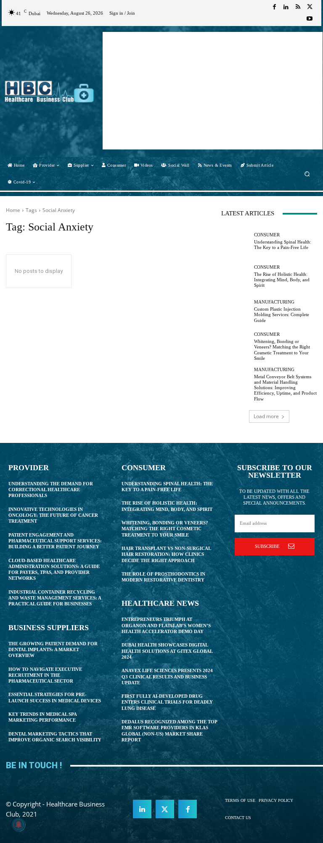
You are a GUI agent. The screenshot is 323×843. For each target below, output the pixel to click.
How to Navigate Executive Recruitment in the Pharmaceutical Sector (45, 675)
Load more (266, 416)
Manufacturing (274, 302)
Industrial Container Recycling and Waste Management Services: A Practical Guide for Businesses (54, 598)
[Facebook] (274, 7)
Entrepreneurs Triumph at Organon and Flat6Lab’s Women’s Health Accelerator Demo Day (166, 625)
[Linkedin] (286, 7)
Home (13, 210)
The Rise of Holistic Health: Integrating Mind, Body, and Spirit (282, 280)
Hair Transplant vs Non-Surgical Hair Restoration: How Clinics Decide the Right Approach (166, 554)
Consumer (267, 235)
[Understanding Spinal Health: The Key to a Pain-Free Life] (235, 241)
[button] (307, 173)
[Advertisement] (213, 90)
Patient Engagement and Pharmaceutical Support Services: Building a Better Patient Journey (55, 541)
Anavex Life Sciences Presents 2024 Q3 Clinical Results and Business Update (167, 676)
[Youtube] (309, 19)
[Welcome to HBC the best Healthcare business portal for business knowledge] (49, 91)
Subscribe (267, 546)
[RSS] (298, 7)
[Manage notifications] (18, 824)
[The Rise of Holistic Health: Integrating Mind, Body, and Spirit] (235, 276)
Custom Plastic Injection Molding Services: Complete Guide (281, 314)
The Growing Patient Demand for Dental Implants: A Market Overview (53, 649)
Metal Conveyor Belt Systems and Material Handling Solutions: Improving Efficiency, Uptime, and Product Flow (285, 387)
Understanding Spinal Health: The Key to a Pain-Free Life (282, 244)
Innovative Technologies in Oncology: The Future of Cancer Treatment (53, 515)
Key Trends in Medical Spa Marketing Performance (42, 717)
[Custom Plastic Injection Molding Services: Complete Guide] (235, 311)
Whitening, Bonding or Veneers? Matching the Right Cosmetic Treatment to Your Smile (165, 528)
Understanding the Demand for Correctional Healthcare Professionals (50, 489)
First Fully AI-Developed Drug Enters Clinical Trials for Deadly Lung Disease (167, 702)
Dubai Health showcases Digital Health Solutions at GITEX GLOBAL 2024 (167, 651)
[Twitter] (309, 7)
